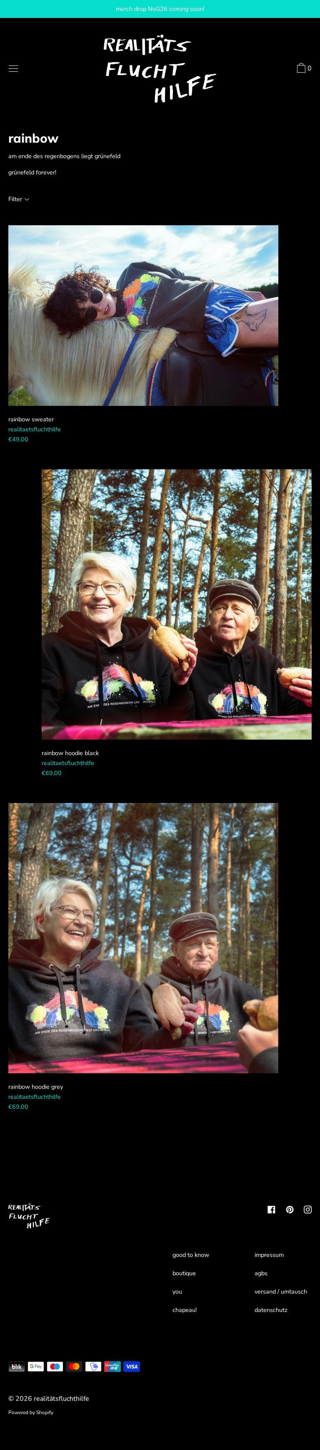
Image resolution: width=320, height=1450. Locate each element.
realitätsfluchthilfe (61, 1398)
